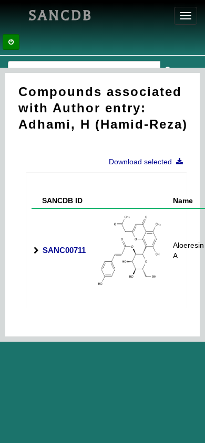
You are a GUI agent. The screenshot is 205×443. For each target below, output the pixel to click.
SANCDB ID (58, 200)
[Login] (11, 42)
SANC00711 (64, 250)
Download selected (142, 161)
